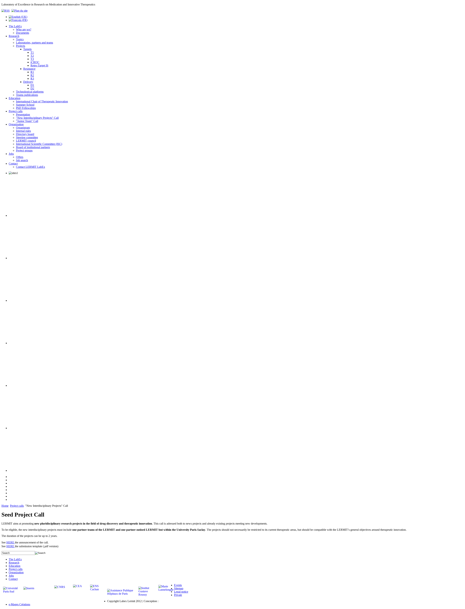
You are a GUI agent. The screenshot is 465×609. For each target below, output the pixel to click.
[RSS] (6, 10)
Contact (13, 578)
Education (14, 565)
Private (178, 594)
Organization (16, 572)
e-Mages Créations (19, 604)
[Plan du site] (19, 10)
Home (5, 505)
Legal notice (181, 591)
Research (14, 562)
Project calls (17, 505)
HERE (10, 542)
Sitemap (178, 588)
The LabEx (15, 559)
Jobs (11, 575)
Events (178, 585)
